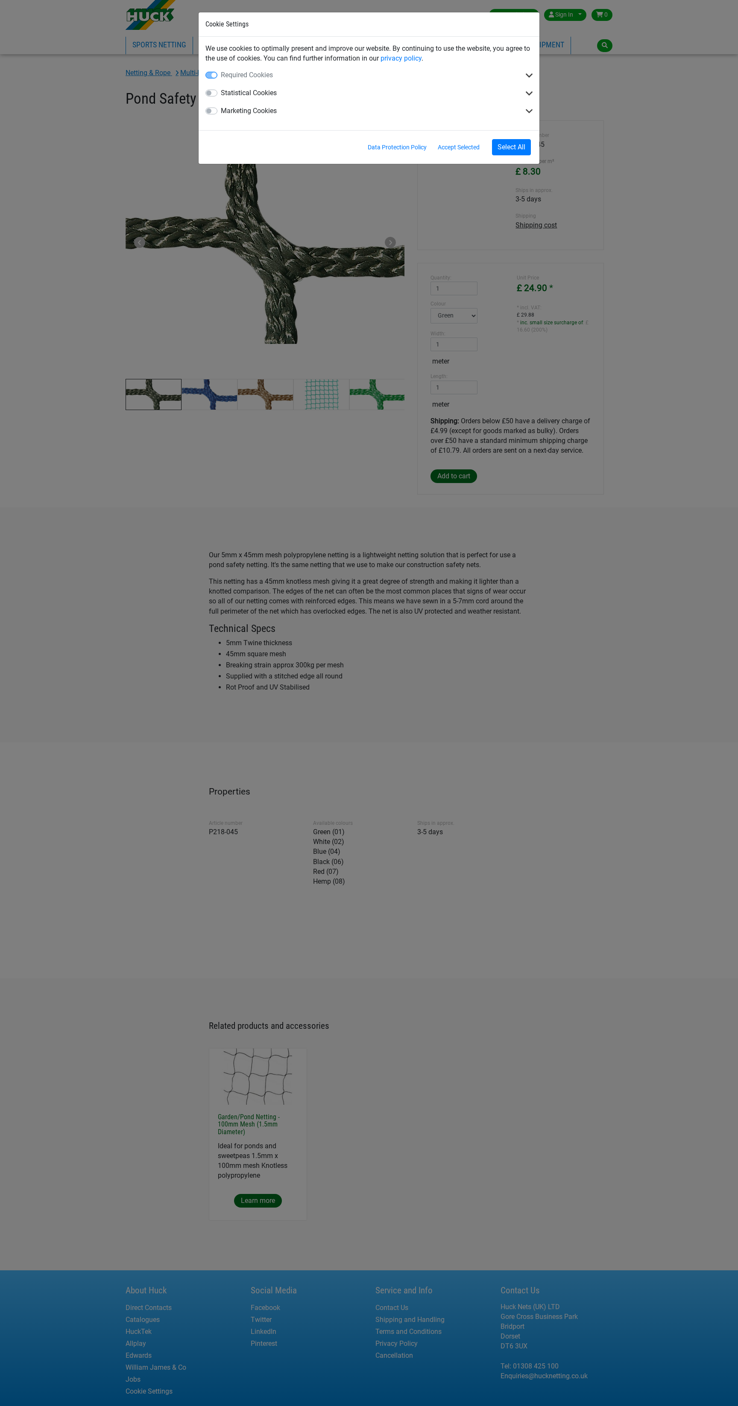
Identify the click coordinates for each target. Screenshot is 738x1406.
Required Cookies (247, 75)
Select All (511, 147)
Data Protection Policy (397, 147)
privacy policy (401, 58)
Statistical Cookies (249, 93)
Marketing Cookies (249, 111)
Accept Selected (459, 147)
